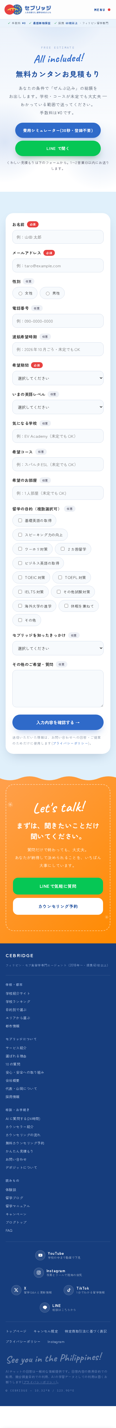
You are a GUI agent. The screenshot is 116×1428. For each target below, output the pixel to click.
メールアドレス (32, 253)
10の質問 (13, 1064)
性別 (22, 281)
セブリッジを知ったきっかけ (44, 635)
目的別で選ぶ (16, 1009)
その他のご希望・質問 (38, 664)
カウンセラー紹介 (20, 1126)
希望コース (28, 452)
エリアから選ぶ (18, 1017)
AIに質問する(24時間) (23, 1118)
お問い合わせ (16, 1159)
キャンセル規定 (46, 1331)
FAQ (9, 1230)
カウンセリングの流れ (23, 1134)
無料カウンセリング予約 (25, 1143)
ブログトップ (16, 1222)
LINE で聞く (58, 148)
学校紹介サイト (18, 993)
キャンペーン (16, 1214)
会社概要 (13, 1080)
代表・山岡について (21, 1088)
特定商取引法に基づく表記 (86, 1331)
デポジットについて (21, 1167)
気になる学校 (30, 423)
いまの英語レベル (34, 394)
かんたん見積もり (20, 1151)
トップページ (16, 1331)
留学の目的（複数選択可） (42, 509)
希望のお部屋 (30, 480)
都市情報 (13, 1025)
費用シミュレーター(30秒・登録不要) (58, 130)
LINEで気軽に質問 (58, 886)
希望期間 (26, 365)
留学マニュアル (18, 1205)
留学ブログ (14, 1197)
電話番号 (26, 308)
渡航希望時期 (30, 336)
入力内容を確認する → (58, 722)
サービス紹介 (16, 1047)
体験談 (11, 1189)
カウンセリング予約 (58, 906)
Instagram (56, 1341)
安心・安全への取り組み (25, 1072)
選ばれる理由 (16, 1056)
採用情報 (13, 1096)
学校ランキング (18, 1001)
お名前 (24, 224)
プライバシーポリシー (70, 743)
